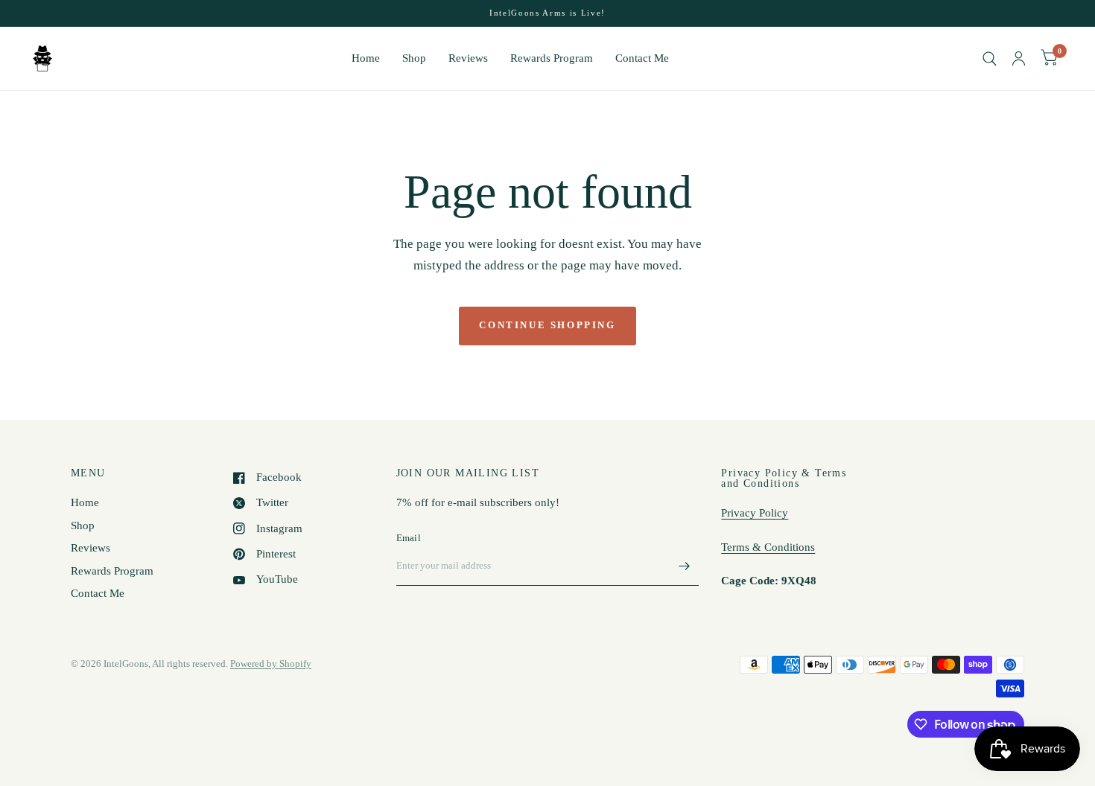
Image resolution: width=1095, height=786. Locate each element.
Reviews (468, 58)
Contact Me (642, 58)
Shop (414, 58)
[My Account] (1018, 58)
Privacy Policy (754, 513)
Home (366, 58)
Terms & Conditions (768, 547)
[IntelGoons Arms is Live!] (547, 13)
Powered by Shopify (270, 663)
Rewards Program (551, 58)
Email (408, 537)
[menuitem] (365, 59)
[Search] (989, 58)
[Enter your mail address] (684, 566)
